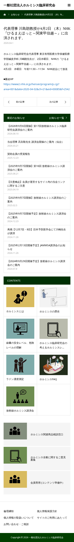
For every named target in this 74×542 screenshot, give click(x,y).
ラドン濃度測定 (15, 379)
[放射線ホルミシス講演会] (20, 396)
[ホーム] (5, 14)
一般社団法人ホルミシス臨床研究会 (29, 5)
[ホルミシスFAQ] (54, 365)
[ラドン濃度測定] (20, 365)
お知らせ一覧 (56, 118)
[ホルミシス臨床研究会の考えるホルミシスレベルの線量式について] (54, 329)
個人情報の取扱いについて (19, 517)
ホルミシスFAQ (48, 379)
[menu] (69, 5)
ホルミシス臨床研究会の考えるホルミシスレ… (53, 345)
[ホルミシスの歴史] (54, 297)
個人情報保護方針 (47, 511)
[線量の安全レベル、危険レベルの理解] (20, 329)
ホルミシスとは (15, 311)
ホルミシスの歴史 (50, 311)
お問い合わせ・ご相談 (16, 524)
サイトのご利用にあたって (52, 517)
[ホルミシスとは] (20, 297)
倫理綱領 (9, 511)
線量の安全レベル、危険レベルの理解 (20, 345)
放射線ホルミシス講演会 (20, 410)
